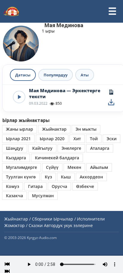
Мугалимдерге (21, 167)
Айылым (99, 167)
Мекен (74, 167)
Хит (77, 138)
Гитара (35, 186)
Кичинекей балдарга (57, 158)
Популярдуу (55, 75)
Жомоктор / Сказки (23, 225)
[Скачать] (111, 102)
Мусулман (43, 195)
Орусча (59, 186)
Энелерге (71, 148)
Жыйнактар (54, 129)
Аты (85, 75)
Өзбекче (85, 186)
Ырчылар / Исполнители (79, 219)
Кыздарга (16, 158)
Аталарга (99, 148)
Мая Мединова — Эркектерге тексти (64, 93)
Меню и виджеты (112, 11)
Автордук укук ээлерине (68, 225)
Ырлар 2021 (18, 138)
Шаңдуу (14, 148)
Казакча (14, 195)
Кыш (66, 177)
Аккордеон (91, 177)
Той (94, 138)
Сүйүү (52, 167)
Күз (48, 177)
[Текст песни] (111, 92)
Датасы (22, 75)
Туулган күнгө (21, 177)
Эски (111, 138)
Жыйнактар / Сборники (28, 219)
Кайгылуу (42, 148)
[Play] (19, 97)
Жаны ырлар (19, 129)
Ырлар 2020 (52, 138)
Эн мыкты (86, 129)
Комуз (12, 186)
